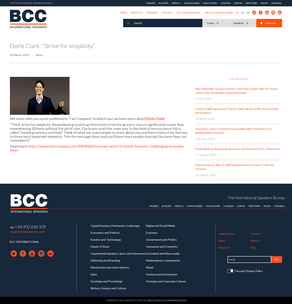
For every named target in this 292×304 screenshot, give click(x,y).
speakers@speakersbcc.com (27, 231)
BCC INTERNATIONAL (24, 241)
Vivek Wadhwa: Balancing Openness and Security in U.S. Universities (237, 149)
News (123, 12)
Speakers (152, 12)
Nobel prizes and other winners (110, 267)
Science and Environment (161, 274)
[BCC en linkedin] (279, 12)
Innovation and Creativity (162, 246)
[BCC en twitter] (254, 12)
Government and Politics (161, 239)
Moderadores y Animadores (163, 260)
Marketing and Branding (105, 260)
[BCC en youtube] (267, 12)
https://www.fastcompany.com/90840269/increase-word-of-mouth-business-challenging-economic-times (97, 148)
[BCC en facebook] (260, 12)
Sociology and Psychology (107, 281)
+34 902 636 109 (30, 226)
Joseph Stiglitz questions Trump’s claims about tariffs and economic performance (237, 110)
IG (121, 300)
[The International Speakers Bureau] (30, 19)
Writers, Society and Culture (108, 288)
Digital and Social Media (160, 225)
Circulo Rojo (155, 300)
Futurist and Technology (106, 239)
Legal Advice (226, 233)
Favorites (270, 23)
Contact (167, 12)
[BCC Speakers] (29, 203)
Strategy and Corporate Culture (166, 281)
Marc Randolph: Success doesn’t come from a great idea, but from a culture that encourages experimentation (236, 90)
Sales (94, 274)
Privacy (254, 240)
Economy (151, 232)
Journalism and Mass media (162, 253)
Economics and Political (105, 232)
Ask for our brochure (219, 12)
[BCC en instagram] (273, 12)
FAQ (253, 247)
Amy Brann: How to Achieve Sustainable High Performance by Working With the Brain (233, 130)
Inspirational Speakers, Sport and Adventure (118, 253)
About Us (137, 12)
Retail (149, 267)
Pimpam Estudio (177, 300)
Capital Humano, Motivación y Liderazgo (115, 225)
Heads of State (100, 246)
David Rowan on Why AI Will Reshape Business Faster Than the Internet (234, 167)
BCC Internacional (189, 12)
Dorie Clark (155, 118)
